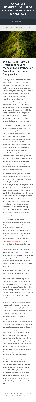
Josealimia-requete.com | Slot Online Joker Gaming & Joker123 (18, 9)
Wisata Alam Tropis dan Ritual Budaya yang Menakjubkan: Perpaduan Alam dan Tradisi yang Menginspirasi (18, 68)
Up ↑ (18, 398)
